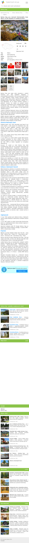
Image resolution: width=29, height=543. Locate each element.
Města (5, 14)
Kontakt (2, 540)
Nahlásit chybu (22, 271)
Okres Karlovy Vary (17, 12)
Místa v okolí (4, 413)
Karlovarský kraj (5, 12)
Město (8, 53)
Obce (27, 12)
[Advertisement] (14, 289)
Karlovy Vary (4, 410)
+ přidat (26, 469)
